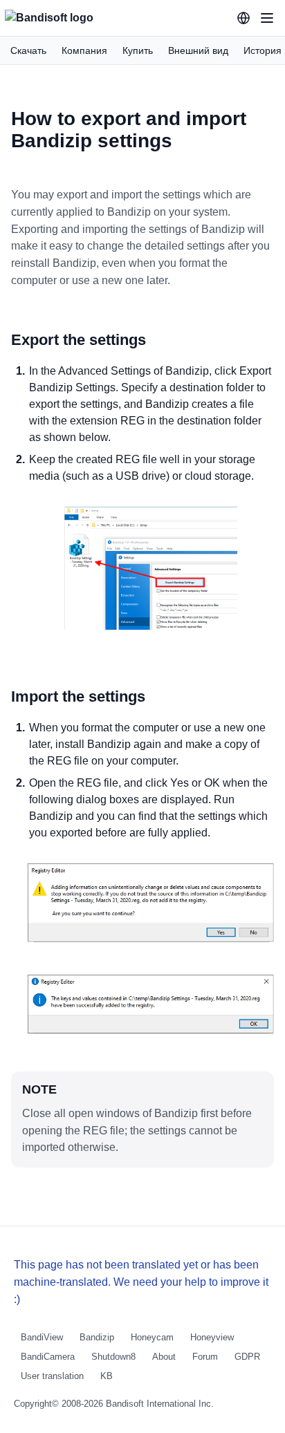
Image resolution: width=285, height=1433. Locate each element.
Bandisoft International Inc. (160, 1403)
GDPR (247, 1356)
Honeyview (212, 1337)
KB (106, 1376)
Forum (205, 1356)
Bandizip (97, 1337)
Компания (84, 50)
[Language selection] (243, 18)
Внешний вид (198, 50)
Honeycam (152, 1337)
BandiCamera (48, 1356)
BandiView (42, 1337)
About (164, 1356)
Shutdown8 (113, 1356)
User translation (52, 1376)
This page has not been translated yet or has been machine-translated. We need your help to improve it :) (141, 1282)
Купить (137, 50)
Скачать (28, 50)
